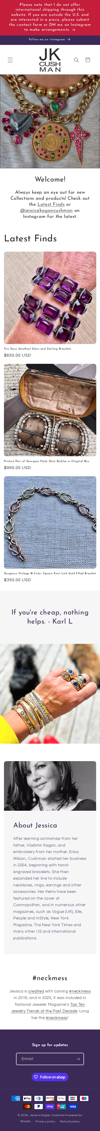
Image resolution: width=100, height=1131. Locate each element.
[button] (10, 59)
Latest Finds (51, 204)
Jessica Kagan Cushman (47, 1115)
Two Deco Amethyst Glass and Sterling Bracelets (37, 349)
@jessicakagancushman (46, 210)
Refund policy (70, 1121)
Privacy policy (45, 1121)
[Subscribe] (77, 1059)
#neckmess (80, 991)
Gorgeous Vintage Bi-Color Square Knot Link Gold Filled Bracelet (50, 573)
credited (36, 991)
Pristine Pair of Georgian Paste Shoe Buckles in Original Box (46, 461)
